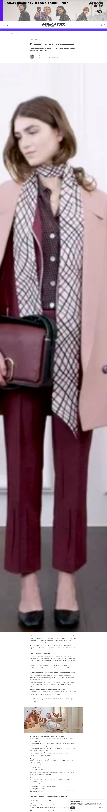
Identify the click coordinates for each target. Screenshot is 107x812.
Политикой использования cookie (94, 804)
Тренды (14, 33)
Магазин (85, 29)
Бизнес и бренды (41, 29)
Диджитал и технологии (51, 29)
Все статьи (27, 29)
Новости (22, 29)
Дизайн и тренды (62, 29)
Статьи (9, 33)
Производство (78, 29)
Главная (4, 33)
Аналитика (34, 29)
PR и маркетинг (71, 29)
